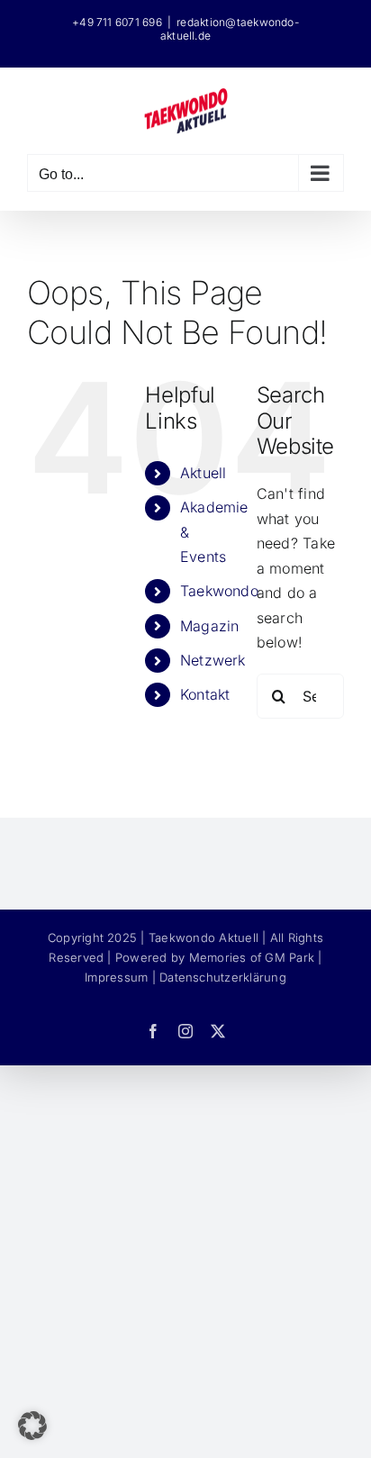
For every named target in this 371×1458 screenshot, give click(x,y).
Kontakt (205, 694)
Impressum (116, 977)
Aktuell (203, 473)
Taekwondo (219, 591)
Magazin (210, 626)
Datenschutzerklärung (222, 977)
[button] (32, 1425)
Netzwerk (213, 660)
